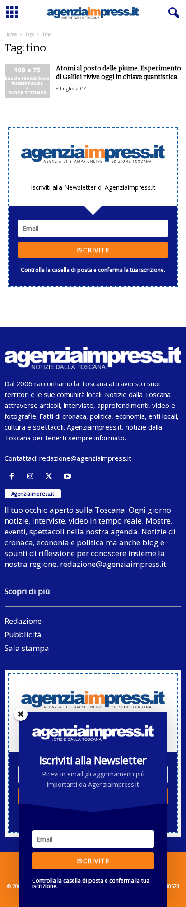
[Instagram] (32, 476)
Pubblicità (23, 634)
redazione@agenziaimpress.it (85, 458)
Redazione (23, 621)
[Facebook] (14, 476)
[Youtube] (68, 476)
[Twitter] (51, 476)
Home (11, 34)
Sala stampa (27, 648)
